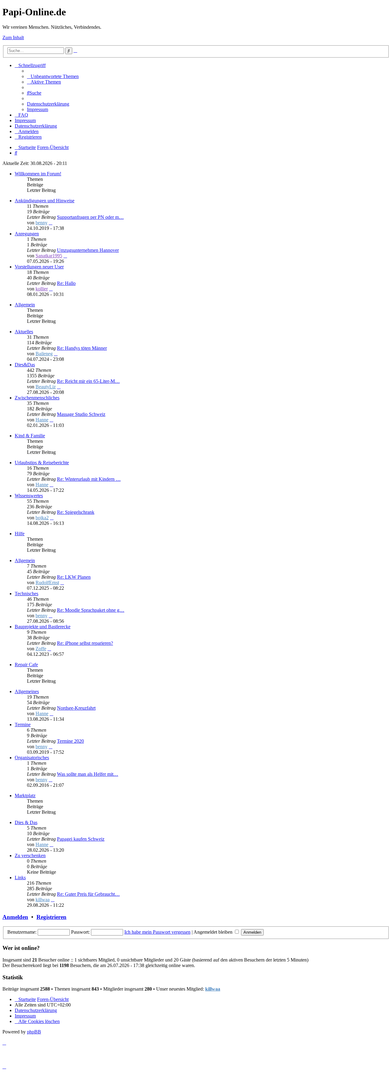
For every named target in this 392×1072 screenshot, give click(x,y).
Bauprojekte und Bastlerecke (42, 626)
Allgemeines (27, 691)
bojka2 (42, 517)
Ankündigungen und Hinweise (44, 200)
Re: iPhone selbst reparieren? (85, 643)
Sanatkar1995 (49, 255)
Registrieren (51, 917)
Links (20, 877)
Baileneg (44, 353)
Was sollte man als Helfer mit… (87, 774)
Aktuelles (24, 331)
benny (41, 222)
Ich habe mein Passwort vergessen (157, 932)
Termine (23, 724)
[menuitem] (53, 76)
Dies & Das (26, 822)
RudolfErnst (47, 582)
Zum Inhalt (13, 37)
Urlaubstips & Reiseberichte (42, 462)
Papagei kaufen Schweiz (80, 839)
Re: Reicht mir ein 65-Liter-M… (88, 381)
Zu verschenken (30, 855)
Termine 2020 (70, 741)
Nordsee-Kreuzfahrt (76, 708)
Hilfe (19, 533)
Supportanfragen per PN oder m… (90, 217)
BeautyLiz (46, 386)
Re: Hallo (66, 283)
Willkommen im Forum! (38, 173)
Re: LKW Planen (74, 577)
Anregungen (27, 233)
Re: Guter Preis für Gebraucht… (88, 894)
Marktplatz (25, 795)
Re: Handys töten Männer (82, 348)
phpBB (34, 1031)
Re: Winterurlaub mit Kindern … (89, 479)
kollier (42, 288)
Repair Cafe (26, 664)
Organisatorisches (32, 757)
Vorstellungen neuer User (39, 266)
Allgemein (25, 304)
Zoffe (41, 648)
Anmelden (15, 917)
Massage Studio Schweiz (81, 414)
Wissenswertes (29, 495)
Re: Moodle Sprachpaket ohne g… (90, 610)
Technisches (26, 593)
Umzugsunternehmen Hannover (88, 250)
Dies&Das (25, 364)
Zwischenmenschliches (37, 397)
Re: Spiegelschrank (75, 512)
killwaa (43, 899)
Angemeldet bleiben (214, 932)
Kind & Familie (30, 435)
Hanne (42, 419)
